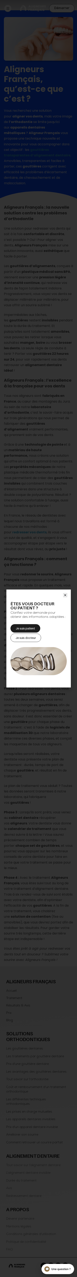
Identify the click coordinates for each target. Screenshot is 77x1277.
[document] (38, 638)
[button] (65, 595)
